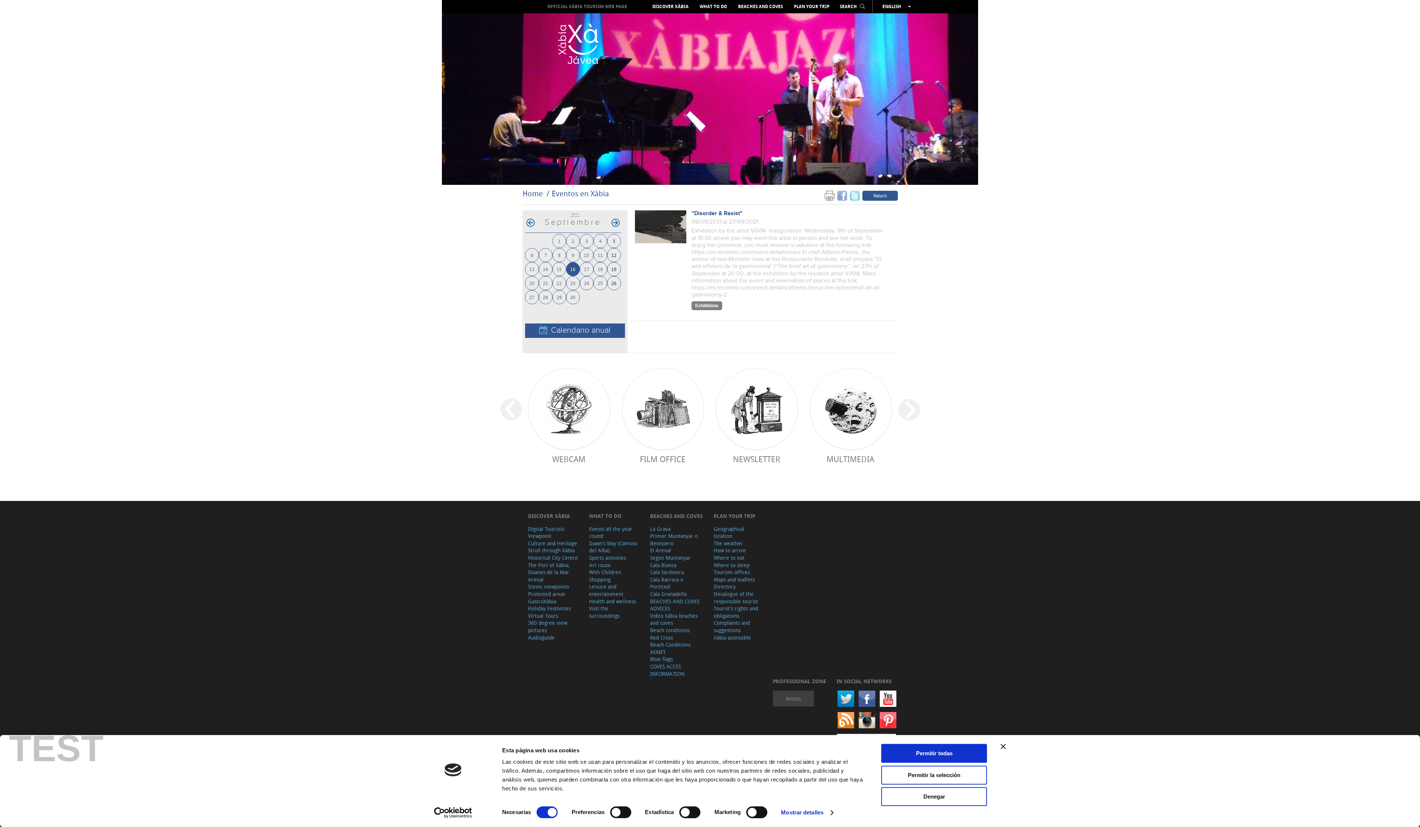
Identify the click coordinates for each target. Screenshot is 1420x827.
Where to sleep (732, 565)
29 (559, 297)
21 (545, 283)
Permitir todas (934, 753)
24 (586, 283)
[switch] (620, 812)
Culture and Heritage (552, 543)
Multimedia (850, 459)
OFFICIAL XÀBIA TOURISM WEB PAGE (587, 6)
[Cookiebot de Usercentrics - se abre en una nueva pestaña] (453, 812)
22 (559, 283)
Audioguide (541, 637)
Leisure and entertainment (606, 590)
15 (559, 269)
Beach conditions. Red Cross (670, 634)
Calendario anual (581, 330)
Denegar (934, 796)
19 (613, 269)
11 (600, 255)
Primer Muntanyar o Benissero (674, 539)
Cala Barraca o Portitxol (666, 583)
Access (793, 698)
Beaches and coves (760, 6)
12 (613, 255)
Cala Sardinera (667, 572)
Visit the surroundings (604, 612)
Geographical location (729, 532)
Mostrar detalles (802, 812)
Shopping (600, 579)
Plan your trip (811, 6)
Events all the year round (610, 532)
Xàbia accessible (732, 637)
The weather (728, 543)
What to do (713, 6)
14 (545, 269)
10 (586, 255)
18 (600, 269)
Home (533, 194)
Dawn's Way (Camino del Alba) (613, 547)
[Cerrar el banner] (1003, 746)
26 (613, 283)
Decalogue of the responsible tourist (736, 597)
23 (572, 283)
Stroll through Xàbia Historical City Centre (553, 554)
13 (531, 269)
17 (586, 269)
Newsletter (756, 459)
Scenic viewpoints (548, 586)
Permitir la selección (934, 775)
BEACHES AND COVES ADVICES (675, 605)
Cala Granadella (668, 593)
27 (531, 297)
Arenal (536, 579)
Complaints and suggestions (732, 626)
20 (531, 283)
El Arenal (660, 550)
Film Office (663, 459)
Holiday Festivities (549, 608)
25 (600, 283)
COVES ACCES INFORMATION (667, 670)
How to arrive (730, 550)
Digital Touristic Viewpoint (546, 532)
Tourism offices (732, 572)
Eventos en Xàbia (580, 194)
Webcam (568, 459)
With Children (605, 572)
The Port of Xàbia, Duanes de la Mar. (549, 569)
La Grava (660, 528)
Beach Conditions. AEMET (671, 648)
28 (545, 297)
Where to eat (729, 557)
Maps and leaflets (734, 579)
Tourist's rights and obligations (736, 612)
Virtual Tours (543, 615)
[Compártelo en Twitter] (855, 195)
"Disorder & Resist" (717, 213)
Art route (600, 565)
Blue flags (661, 658)
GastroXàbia (542, 601)
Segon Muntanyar (670, 557)
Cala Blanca (663, 565)
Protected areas (546, 593)
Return (880, 196)
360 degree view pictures (547, 626)
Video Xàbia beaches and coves (674, 619)
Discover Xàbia (670, 6)
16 (572, 269)
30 (572, 297)
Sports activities (607, 557)
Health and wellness (612, 601)
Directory (725, 586)
